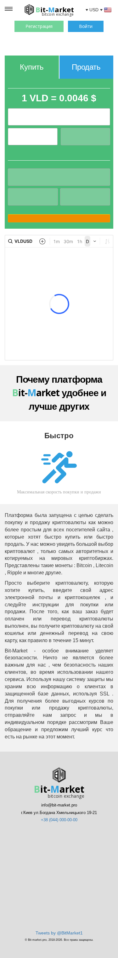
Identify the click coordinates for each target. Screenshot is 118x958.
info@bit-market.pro (59, 805)
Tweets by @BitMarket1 (59, 932)
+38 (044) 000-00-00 (59, 819)
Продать (86, 67)
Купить (32, 67)
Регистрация (39, 26)
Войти (86, 26)
